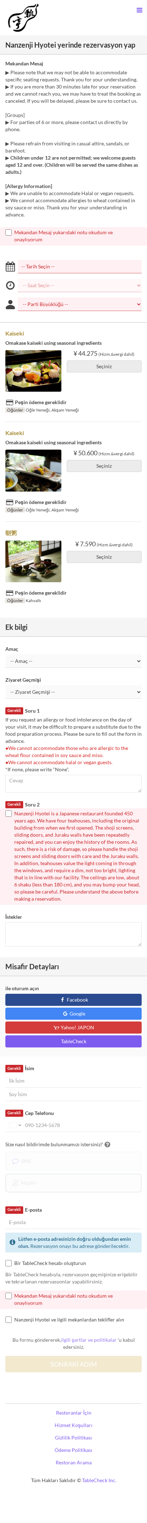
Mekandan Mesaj (24, 63)
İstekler (13, 917)
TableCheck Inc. (99, 1480)
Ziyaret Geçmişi (23, 680)
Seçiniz (104, 366)
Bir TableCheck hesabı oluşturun (50, 1263)
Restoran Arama (74, 1462)
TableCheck (73, 1041)
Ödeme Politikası (73, 1450)
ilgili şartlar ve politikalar (89, 1340)
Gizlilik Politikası (73, 1437)
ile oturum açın (22, 988)
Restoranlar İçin (73, 1413)
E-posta (24, 1210)
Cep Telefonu (30, 1113)
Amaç (11, 649)
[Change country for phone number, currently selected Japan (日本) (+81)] (14, 1125)
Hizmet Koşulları (73, 1425)
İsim (20, 1068)
